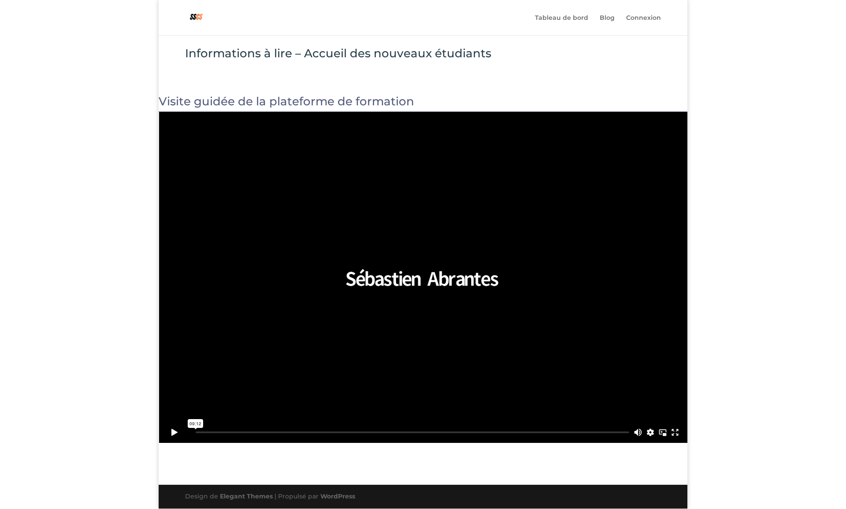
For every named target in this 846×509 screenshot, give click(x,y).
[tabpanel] (423, 269)
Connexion (643, 18)
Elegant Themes (246, 496)
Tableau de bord (561, 18)
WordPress (337, 496)
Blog (607, 18)
